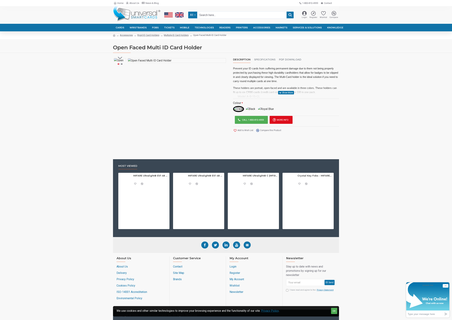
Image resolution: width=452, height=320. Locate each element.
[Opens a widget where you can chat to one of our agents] (428, 300)
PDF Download (290, 59)
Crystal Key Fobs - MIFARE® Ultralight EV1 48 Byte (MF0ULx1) (315, 175)
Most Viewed (127, 165)
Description (242, 59)
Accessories (126, 35)
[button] (120, 57)
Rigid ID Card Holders (148, 35)
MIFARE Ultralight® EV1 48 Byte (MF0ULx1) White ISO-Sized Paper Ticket (150, 175)
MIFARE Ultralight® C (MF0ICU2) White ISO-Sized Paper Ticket (260, 175)
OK (334, 311)
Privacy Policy (270, 310)
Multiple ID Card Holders (176, 35)
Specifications (264, 59)
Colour (237, 103)
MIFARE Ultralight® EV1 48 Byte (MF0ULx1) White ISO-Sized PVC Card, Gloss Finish (205, 175)
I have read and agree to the (312, 290)
